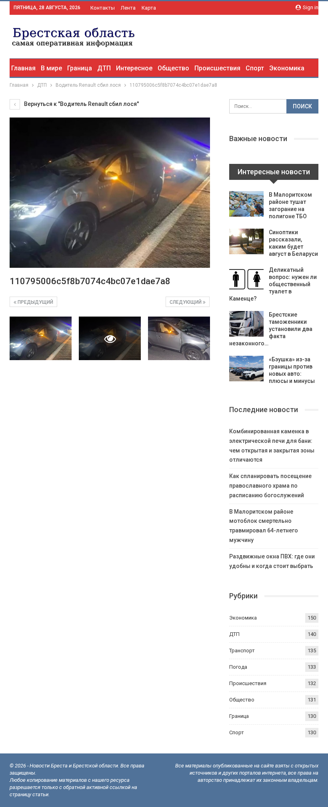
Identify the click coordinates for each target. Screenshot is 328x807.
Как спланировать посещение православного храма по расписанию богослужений (270, 485)
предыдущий (34, 302)
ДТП (104, 68)
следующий (186, 302)
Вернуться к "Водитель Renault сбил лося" (81, 104)
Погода (238, 667)
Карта (149, 8)
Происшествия (217, 68)
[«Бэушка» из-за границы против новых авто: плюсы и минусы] (246, 368)
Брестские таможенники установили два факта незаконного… (270, 329)
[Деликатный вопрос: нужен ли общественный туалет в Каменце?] (246, 279)
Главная (23, 68)
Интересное (134, 68)
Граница (79, 68)
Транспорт (242, 651)
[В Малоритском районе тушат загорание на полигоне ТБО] (246, 204)
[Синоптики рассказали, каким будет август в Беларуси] (246, 241)
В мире (51, 68)
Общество (173, 68)
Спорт (255, 68)
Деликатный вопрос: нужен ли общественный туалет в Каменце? (273, 284)
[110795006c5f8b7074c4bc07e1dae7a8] (41, 338)
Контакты (102, 8)
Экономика (286, 68)
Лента (128, 8)
